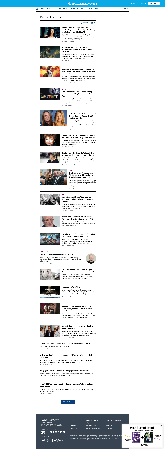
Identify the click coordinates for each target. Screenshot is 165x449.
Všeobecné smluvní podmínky (93, 428)
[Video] (41, 124)
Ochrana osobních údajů (92, 420)
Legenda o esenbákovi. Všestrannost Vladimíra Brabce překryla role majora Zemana (77, 199)
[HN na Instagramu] (56, 432)
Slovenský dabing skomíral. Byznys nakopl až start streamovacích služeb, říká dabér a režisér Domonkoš (79, 72)
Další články (67, 401)
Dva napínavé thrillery (71, 287)
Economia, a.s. (52, 422)
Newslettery (109, 425)
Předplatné (154, 3)
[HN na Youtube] (64, 432)
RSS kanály (109, 428)
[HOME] (37, 9)
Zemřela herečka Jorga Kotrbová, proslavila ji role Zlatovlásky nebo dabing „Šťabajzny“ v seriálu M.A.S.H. (78, 30)
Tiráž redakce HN (74, 423)
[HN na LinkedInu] (58, 432)
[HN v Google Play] (47, 440)
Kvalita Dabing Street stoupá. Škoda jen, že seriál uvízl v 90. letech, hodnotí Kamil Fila (81, 175)
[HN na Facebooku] (53, 432)
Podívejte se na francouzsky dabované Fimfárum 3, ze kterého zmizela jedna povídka (77, 309)
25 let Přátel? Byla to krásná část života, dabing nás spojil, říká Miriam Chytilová (82, 116)
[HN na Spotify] (61, 432)
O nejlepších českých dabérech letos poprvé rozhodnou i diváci (65, 371)
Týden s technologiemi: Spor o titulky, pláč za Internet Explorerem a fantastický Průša (79, 94)
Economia (73, 425)
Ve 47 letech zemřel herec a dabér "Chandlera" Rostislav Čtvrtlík (65, 344)
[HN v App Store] (58, 440)
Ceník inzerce (73, 431)
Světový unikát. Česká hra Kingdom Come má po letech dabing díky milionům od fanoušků (78, 50)
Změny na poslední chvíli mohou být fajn (56, 254)
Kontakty (72, 420)
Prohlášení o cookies (91, 423)
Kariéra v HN (73, 428)
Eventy (107, 423)
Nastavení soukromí (91, 425)
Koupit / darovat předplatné (113, 420)
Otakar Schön (44, 251)
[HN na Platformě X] (51, 432)
